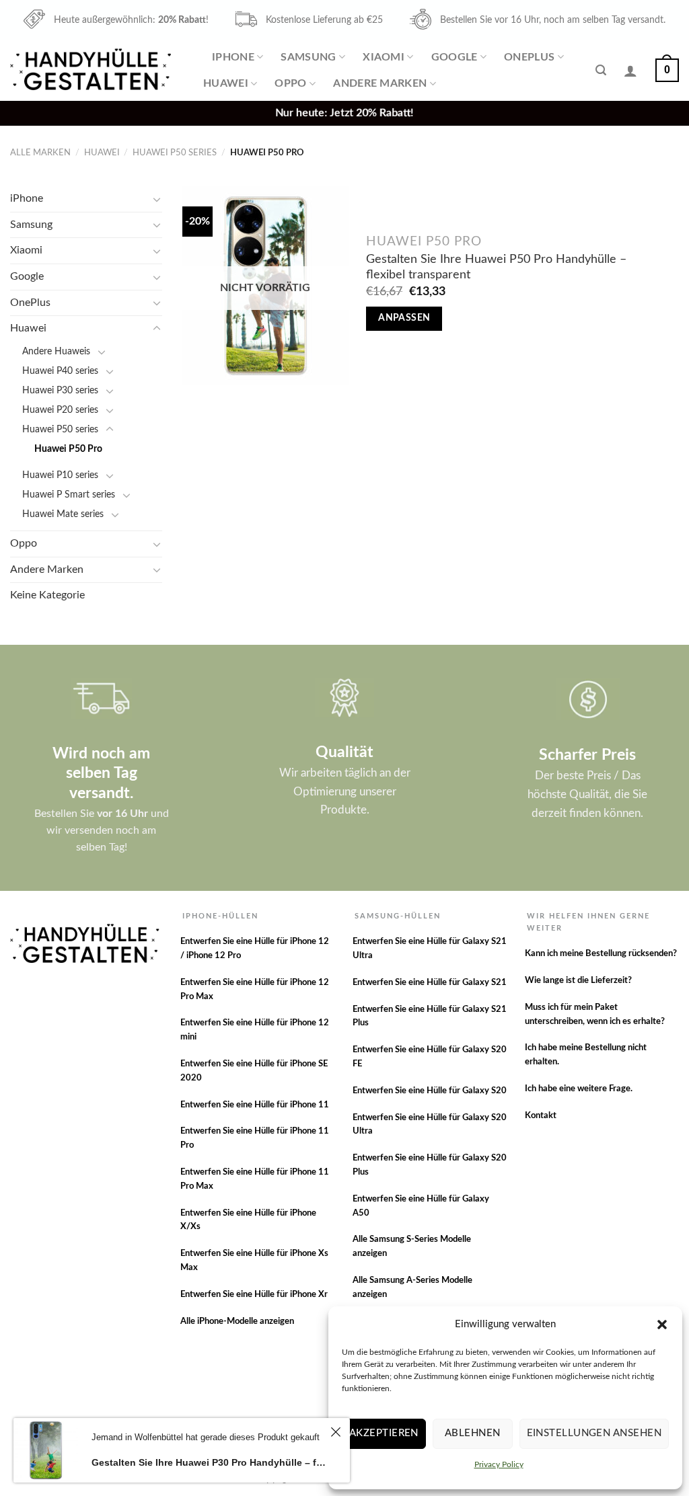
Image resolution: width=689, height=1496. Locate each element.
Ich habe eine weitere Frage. (578, 1089)
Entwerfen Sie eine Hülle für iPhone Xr (254, 1294)
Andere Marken (380, 83)
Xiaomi (383, 57)
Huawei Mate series (63, 514)
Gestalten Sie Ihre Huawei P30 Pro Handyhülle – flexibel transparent (209, 1462)
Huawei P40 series (60, 371)
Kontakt (540, 1115)
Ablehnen (473, 1433)
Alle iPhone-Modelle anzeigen (237, 1321)
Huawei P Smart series (68, 494)
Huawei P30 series (60, 390)
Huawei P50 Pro (68, 449)
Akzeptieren (384, 1433)
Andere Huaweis (56, 351)
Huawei (225, 83)
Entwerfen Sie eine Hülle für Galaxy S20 (430, 1091)
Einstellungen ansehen (594, 1433)
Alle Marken (40, 153)
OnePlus (529, 57)
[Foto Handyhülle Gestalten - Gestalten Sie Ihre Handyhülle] (92, 70)
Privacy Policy (498, 1464)
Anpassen (404, 318)
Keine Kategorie (47, 595)
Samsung (308, 57)
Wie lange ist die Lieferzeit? (578, 980)
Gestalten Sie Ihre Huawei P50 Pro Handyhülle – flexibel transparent (496, 266)
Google (454, 57)
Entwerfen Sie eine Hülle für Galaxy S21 (430, 982)
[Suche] (600, 70)
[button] (662, 1324)
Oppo (290, 83)
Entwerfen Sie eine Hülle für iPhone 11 (254, 1105)
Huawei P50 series (175, 153)
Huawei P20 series (60, 410)
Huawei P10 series (60, 475)
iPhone (233, 57)
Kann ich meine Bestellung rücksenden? (601, 953)
